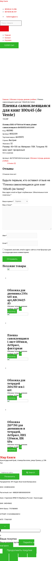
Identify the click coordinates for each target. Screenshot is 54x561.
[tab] (29, 163)
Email (5, 243)
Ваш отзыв (7, 205)
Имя (5, 235)
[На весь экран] (22, 555)
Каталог (8, 38)
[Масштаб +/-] (32, 555)
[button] (9, 477)
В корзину (14, 310)
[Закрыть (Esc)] (4, 555)
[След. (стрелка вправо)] (13, 559)
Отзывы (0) (11, 163)
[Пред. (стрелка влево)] (4, 559)
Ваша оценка (8, 201)
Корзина (8, 40)
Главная (8, 35)
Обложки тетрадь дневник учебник (23, 99)
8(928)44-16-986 (9, 463)
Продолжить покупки (19, 550)
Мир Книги (4, 1)
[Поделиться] (13, 555)
